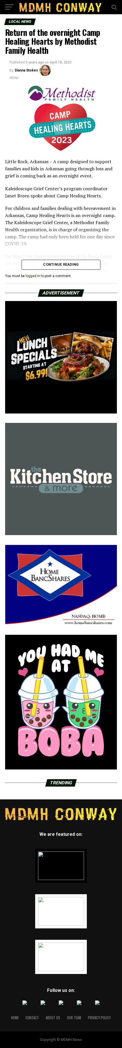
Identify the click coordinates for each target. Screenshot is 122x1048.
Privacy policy (99, 1017)
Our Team (74, 1017)
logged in (33, 276)
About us (53, 1017)
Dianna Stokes (26, 70)
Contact (32, 1017)
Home (15, 1017)
